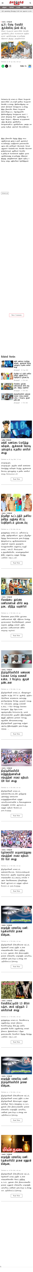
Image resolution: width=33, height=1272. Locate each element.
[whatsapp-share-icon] (2, 67)
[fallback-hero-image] (7, 364)
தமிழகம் (4, 7)
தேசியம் (11, 7)
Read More (16, 479)
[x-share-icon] (6, 67)
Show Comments (16, 315)
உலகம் (18, 7)
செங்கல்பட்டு (5, 193)
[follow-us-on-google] (29, 66)
